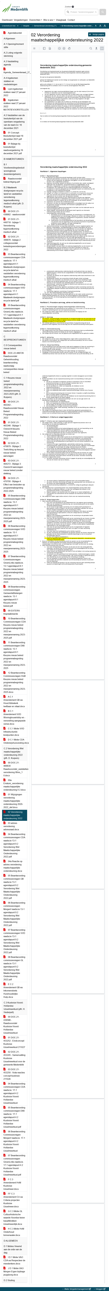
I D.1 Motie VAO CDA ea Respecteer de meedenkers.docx (14, 1260)
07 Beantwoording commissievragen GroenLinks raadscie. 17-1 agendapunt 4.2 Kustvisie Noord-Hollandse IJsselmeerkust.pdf (14, 1165)
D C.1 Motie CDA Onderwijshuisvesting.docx (15, 741)
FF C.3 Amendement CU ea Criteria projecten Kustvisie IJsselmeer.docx (13, 1200)
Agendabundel (14, 33)
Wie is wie (48, 20)
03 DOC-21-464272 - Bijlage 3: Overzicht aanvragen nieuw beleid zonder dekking (13, 467)
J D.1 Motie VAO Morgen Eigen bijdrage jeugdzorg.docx (14, 1271)
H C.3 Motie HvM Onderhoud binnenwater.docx (13, 1232)
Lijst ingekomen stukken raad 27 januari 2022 (14, 92)
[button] (102, 12)
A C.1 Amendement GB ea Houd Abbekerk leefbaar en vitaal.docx (14, 702)
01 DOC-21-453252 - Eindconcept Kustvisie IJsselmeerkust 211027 (14, 1042)
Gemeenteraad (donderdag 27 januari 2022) (50, 26)
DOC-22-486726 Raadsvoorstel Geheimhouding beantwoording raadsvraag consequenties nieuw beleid (13, 362)
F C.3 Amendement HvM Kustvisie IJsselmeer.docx (12, 1184)
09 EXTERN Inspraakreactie (11, 612)
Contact (71, 20)
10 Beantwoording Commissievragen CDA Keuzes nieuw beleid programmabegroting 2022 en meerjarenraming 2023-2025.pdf (14, 628)
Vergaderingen (21, 20)
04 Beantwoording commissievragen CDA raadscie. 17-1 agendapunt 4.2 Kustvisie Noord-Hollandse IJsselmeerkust (14, 1093)
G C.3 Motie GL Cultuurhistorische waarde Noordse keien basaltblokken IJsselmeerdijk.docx (14, 1217)
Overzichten (34, 20)
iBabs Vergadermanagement (76, 1289)
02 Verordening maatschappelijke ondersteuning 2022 (12, 815)
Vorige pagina (98, 34)
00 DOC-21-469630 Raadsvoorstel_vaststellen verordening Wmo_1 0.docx (15, 769)
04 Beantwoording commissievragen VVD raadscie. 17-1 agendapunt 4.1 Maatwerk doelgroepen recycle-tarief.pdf (14, 292)
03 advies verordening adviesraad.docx (11, 826)
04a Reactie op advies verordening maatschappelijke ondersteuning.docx (12, 866)
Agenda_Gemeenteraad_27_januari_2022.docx (15, 72)
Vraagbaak (61, 20)
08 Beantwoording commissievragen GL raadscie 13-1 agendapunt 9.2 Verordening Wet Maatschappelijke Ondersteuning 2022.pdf (14, 968)
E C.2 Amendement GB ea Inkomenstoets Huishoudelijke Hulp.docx (13, 990)
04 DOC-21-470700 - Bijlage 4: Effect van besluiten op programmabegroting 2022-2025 (14, 484)
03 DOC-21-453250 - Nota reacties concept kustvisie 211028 (14, 1074)
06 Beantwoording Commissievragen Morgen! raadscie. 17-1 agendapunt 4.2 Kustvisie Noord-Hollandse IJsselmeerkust (14, 1141)
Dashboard (7, 20)
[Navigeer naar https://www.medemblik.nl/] (15, 10)
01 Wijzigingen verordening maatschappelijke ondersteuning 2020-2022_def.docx (13, 800)
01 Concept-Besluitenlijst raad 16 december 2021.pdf (13, 136)
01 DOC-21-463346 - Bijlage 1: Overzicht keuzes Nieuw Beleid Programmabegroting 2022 (13, 430)
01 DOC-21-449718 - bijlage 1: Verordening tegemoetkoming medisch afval (12, 225)
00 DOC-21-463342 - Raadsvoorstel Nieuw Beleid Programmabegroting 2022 (13, 410)
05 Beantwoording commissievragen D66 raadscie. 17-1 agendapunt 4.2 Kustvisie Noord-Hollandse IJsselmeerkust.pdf (14, 1117)
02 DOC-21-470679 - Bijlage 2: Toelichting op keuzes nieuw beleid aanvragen (13, 449)
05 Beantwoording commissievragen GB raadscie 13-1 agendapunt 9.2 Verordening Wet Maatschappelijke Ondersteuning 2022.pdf (14, 887)
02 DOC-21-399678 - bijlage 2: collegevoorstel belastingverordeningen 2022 (14, 243)
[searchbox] (81, 12)
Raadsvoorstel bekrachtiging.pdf (12, 180)
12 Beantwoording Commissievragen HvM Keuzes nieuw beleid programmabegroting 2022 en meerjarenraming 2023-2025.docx (14, 682)
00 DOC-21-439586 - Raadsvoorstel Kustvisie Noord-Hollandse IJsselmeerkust (11, 1025)
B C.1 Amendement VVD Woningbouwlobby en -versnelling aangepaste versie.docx (14, 717)
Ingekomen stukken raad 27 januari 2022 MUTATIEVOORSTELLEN (15, 105)
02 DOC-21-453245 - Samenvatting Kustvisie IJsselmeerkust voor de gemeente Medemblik (14, 1058)
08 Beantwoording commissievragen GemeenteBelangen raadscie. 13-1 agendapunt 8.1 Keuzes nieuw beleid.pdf (14, 596)
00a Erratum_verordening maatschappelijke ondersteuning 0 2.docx (14, 785)
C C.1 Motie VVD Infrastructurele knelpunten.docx (13, 731)
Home (19, 26)
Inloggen (99, 1289)
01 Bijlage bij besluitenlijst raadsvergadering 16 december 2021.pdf (13, 149)
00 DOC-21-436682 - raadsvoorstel (14, 213)
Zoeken (68, 7)
